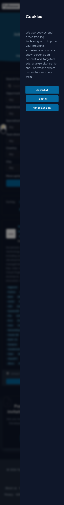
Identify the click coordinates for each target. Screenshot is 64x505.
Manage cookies (42, 107)
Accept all (42, 89)
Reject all (42, 98)
